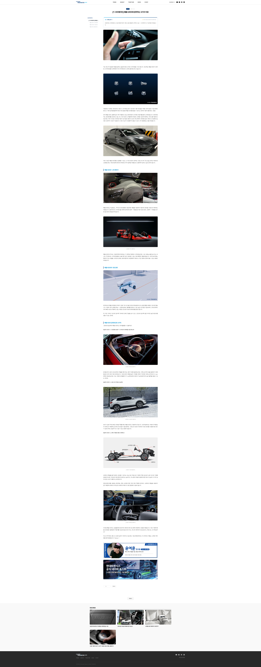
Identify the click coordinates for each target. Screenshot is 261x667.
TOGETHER (131, 2)
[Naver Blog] (184, 2)
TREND (114, 2)
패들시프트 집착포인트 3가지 (94, 26)
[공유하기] (107, 586)
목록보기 (130, 598)
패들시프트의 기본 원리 (94, 24)
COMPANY (171, 2)
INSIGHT (122, 2)
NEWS (139, 2)
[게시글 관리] (109, 586)
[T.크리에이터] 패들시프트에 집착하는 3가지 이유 (94, 20)
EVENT (146, 2)
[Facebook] (182, 2)
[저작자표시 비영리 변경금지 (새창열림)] (118, 586)
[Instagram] (179, 2)
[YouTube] (177, 2)
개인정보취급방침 (182, 657)
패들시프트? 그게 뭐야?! (94, 22)
